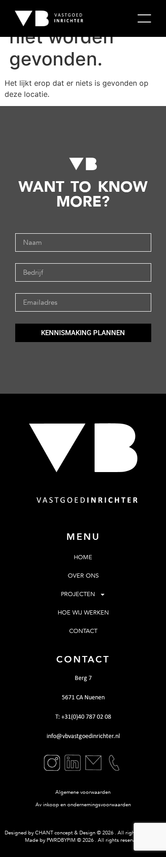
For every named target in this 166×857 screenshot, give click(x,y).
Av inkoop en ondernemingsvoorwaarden (83, 804)
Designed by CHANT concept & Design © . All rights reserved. (83, 832)
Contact (83, 631)
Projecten (78, 594)
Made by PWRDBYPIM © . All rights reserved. (83, 840)
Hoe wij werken (83, 613)
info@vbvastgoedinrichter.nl (83, 736)
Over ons (83, 576)
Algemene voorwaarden (83, 792)
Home (83, 557)
